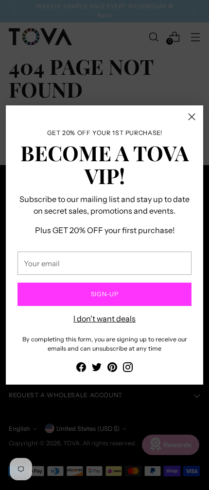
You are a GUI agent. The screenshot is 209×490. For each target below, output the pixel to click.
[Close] (191, 116)
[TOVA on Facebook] (81, 368)
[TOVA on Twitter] (97, 368)
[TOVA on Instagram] (128, 368)
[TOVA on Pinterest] (112, 368)
